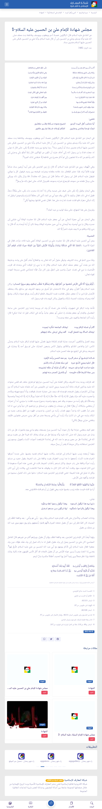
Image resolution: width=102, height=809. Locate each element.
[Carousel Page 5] (55, 766)
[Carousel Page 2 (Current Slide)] (42, 766)
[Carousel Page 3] (47, 766)
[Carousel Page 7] (64, 766)
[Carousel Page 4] (51, 766)
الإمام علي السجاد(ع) (54, 12)
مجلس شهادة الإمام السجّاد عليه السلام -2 (76, 735)
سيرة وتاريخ (83, 12)
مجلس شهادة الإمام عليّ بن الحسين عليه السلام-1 (27, 688)
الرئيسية (94, 12)
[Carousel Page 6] (59, 766)
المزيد (92, 692)
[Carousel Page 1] (38, 766)
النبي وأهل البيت (70, 12)
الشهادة (41, 12)
